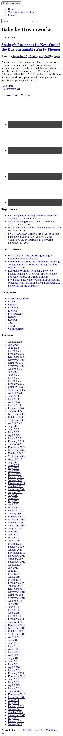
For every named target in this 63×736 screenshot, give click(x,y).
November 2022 (16, 450)
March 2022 (14, 474)
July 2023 (13, 426)
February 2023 (16, 441)
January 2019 (15, 585)
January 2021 (15, 513)
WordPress (51, 730)
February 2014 (16, 706)
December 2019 (16, 552)
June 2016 (13, 661)
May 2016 (13, 664)
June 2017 (13, 643)
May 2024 (13, 399)
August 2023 (15, 423)
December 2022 (16, 447)
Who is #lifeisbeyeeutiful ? (22, 12)
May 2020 (13, 537)
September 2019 (16, 561)
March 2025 (14, 380)
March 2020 (14, 543)
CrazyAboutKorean (18, 298)
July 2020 (13, 531)
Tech (10, 322)
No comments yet (10, 88)
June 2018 (13, 606)
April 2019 (14, 576)
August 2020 (15, 528)
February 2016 (16, 673)
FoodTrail (13, 307)
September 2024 (16, 390)
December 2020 (16, 516)
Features (12, 304)
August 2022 (15, 459)
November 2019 (16, 555)
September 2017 (16, 634)
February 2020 (16, 546)
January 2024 (15, 411)
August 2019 (15, 564)
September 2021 (16, 489)
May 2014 (13, 703)
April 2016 (14, 667)
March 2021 (14, 507)
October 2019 (15, 558)
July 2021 (13, 495)
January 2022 (15, 480)
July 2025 (13, 371)
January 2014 (15, 709)
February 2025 (16, 383)
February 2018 (16, 618)
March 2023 (14, 438)
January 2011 (15, 724)
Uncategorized (16, 328)
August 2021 (15, 492)
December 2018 (16, 588)
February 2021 (16, 510)
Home (11, 9)
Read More (7, 85)
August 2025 (15, 368)
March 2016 (14, 670)
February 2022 (16, 477)
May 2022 (13, 468)
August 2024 (15, 393)
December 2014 (16, 694)
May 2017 (13, 646)
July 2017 (13, 640)
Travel (11, 325)
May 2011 (13, 718)
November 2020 (16, 519)
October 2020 (15, 522)
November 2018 (16, 591)
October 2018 (15, 594)
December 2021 (16, 483)
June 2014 (13, 700)
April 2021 (14, 504)
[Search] (33, 21)
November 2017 (16, 628)
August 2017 (15, 637)
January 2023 (15, 444)
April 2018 (14, 612)
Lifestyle (12, 310)
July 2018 (13, 603)
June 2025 (13, 374)
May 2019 (13, 573)
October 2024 (15, 386)
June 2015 (13, 679)
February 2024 (16, 408)
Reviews (12, 319)
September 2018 (16, 597)
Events (11, 37)
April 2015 (14, 685)
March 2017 (14, 652)
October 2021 (15, 486)
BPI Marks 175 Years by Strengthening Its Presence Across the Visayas (30, 257)
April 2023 (14, 435)
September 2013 (16, 715)
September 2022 (16, 456)
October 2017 (15, 631)
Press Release (15, 313)
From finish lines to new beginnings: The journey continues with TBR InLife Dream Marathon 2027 (35, 281)
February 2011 (16, 721)
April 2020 (14, 540)
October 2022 (15, 453)
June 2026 (13, 347)
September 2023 (16, 420)
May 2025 (13, 377)
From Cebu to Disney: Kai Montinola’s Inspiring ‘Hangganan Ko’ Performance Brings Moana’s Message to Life (34, 264)
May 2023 (13, 432)
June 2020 (13, 534)
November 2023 (16, 414)
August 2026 (15, 341)
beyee (57, 56)
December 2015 (16, 676)
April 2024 (14, 402)
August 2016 (15, 655)
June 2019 (13, 570)
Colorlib (27, 730)
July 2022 (13, 462)
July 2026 (13, 344)
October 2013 (15, 712)
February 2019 (16, 582)
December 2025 (16, 356)
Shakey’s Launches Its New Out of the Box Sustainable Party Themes (30, 47)
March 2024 (14, 405)
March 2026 (14, 350)
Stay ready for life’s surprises (23, 285)
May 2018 (13, 609)
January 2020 (15, 549)
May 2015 (13, 682)
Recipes (12, 316)
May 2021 (13, 501)
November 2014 (16, 697)
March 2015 (14, 688)
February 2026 (16, 353)
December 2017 (16, 625)
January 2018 (15, 622)
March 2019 (14, 579)
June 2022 (13, 465)
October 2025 (15, 362)
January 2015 (15, 691)
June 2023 (13, 429)
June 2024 (13, 396)
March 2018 (14, 615)
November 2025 (16, 359)
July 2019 (13, 567)
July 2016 (13, 658)
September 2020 (16, 525)
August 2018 (15, 600)
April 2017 (14, 649)
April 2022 (14, 471)
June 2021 (13, 498)
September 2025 (16, 365)
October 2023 (15, 417)
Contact (12, 15)
